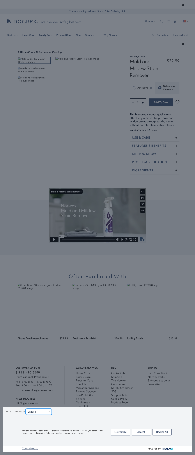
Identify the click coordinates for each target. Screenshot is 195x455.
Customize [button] (120, 432)
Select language (15, 411)
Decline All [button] (162, 432)
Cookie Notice (30, 448)
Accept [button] (141, 432)
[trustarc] (167, 448)
